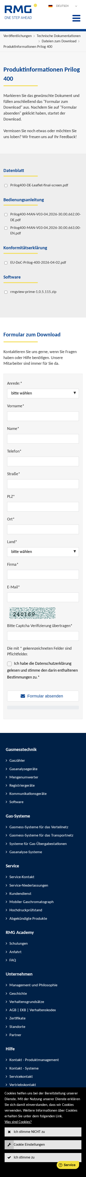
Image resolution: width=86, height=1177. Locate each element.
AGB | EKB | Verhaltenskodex (32, 1010)
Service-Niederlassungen (28, 885)
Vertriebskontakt (22, 1085)
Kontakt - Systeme (24, 1068)
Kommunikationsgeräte (28, 794)
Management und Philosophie (33, 985)
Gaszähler (17, 761)
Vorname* (15, 406)
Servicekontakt (21, 1077)
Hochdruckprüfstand (25, 910)
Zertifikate (17, 1018)
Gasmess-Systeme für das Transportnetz (41, 835)
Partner (15, 1035)
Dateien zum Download (59, 41)
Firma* (13, 565)
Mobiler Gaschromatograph (31, 902)
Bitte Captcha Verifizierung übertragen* (39, 626)
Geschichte (18, 994)
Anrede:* (14, 383)
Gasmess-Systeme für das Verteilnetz (38, 827)
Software (16, 802)
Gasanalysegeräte (23, 769)
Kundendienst (20, 894)
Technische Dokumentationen (58, 36)
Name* (13, 429)
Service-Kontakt (21, 877)
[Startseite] (21, 18)
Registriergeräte (22, 786)
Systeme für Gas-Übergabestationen (38, 844)
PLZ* (11, 497)
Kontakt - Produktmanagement (34, 1060)
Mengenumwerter (23, 777)
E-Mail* (13, 587)
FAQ (12, 960)
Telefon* (14, 451)
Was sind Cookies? (18, 1122)
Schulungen (18, 944)
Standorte (17, 1027)
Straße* (13, 474)
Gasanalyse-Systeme (25, 852)
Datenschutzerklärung (53, 664)
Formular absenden (45, 696)
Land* (12, 542)
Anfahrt (15, 952)
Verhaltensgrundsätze (26, 1002)
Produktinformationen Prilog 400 (27, 47)
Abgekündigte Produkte (28, 919)
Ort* (11, 519)
